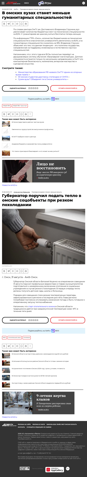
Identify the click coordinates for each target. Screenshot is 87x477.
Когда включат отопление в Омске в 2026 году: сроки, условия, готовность (38, 368)
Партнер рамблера (37, 468)
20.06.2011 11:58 (7, 9)
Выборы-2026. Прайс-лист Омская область (62, 424)
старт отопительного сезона (41, 306)
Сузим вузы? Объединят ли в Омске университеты (42, 79)
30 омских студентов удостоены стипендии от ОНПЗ (43, 77)
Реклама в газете (39, 424)
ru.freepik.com (7, 266)
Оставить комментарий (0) (67, 88)
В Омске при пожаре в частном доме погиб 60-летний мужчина (34, 376)
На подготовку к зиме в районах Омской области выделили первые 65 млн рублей (41, 383)
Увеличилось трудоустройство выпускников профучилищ (32, 129)
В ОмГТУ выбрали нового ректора (24, 137)
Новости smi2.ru (9, 185)
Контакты (21, 427)
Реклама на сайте (24, 424)
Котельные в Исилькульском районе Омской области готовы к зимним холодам (40, 361)
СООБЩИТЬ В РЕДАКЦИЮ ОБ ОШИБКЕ (39, 427)
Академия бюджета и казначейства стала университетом (32, 144)
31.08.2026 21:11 (7, 192)
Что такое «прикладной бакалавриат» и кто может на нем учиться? (35, 151)
